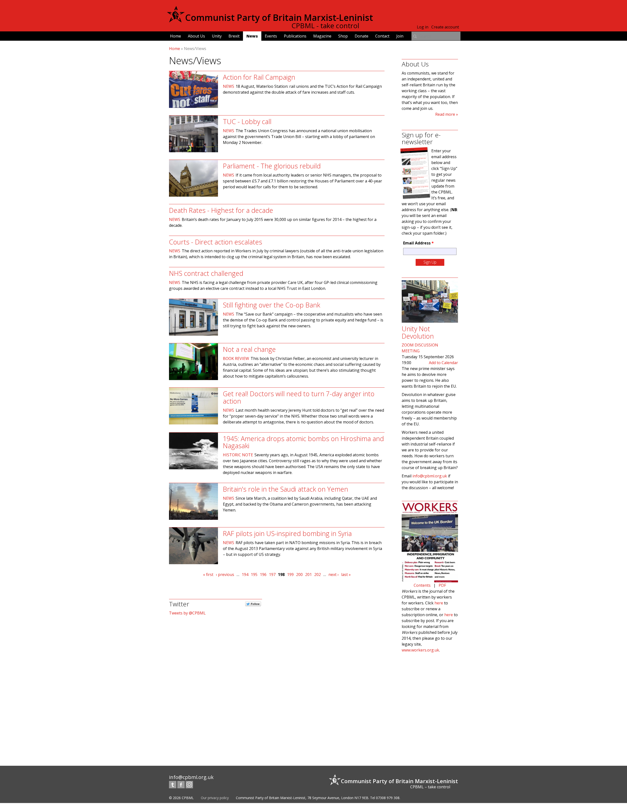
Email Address (418, 243)
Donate (361, 36)
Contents (422, 585)
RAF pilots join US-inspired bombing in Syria (287, 533)
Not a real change (249, 349)
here (438, 603)
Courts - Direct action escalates (215, 241)
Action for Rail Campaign (259, 77)
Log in (422, 27)
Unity (217, 36)
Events (271, 36)
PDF (442, 585)
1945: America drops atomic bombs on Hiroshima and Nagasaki (303, 442)
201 (308, 574)
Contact (382, 36)
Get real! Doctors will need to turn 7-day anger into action (298, 397)
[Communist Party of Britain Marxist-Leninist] (176, 20)
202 (317, 574)
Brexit (234, 36)
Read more (445, 114)
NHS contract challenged (206, 273)
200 (299, 574)
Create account (445, 27)
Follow (255, 604)
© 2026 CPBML (181, 797)
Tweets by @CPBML (187, 613)
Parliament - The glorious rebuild (272, 165)
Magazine (322, 36)
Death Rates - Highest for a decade (221, 210)
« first (208, 574)
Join (399, 36)
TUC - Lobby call (247, 121)
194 (245, 574)
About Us (196, 36)
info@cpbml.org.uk (429, 476)
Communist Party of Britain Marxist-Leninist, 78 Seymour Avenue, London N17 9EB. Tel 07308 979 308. (318, 797)
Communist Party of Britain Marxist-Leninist (279, 18)
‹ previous (225, 574)
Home (175, 36)
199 (290, 574)
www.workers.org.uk (420, 650)
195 (254, 574)
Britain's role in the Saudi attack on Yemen (285, 489)
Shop (343, 36)
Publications (295, 36)
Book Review (236, 358)
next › (333, 574)
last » (346, 574)
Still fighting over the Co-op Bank (271, 304)
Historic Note (238, 455)
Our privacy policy (215, 797)
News (252, 36)
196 (263, 574)
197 (272, 574)
